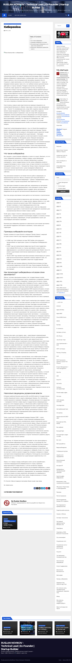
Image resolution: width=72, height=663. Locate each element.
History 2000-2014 (20, 15)
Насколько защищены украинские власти (39, 48)
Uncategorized (60, 405)
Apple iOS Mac (60, 309)
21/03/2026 (25, 631)
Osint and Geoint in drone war (62, 628)
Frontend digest (62, 188)
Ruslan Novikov (20, 501)
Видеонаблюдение (62, 447)
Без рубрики (60, 427)
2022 (58, 214)
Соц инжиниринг (61, 537)
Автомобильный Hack (62, 409)
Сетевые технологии (62, 517)
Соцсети (59, 551)
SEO (58, 376)
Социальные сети (61, 541)
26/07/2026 (8, 631)
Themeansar (27, 660)
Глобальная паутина (62, 451)
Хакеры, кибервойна (62, 579)
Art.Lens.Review (61, 113)
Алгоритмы (59, 412)
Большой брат (60, 431)
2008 (58, 262)
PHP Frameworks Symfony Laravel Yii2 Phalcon (62, 361)
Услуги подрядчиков (62, 566)
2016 (58, 236)
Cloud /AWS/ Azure (61, 317)
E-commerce (60, 328)
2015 (58, 240)
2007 (58, 266)
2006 (58, 270)
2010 (58, 255)
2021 (58, 217)
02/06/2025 (43, 631)
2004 (58, 277)
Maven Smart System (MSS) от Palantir (27, 629)
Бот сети (59, 440)
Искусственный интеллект (27, 625)
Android (59, 306)
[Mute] (67, 36)
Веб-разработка (61, 443)
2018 (58, 229)
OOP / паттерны (61, 348)
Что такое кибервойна (36, 40)
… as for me (60, 302)
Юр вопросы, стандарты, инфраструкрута (61, 601)
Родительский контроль (63, 510)
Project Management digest (62, 183)
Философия (60, 575)
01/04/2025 (60, 631)
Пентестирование (61, 496)
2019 (58, 225)
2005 (58, 274)
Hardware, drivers (61, 332)
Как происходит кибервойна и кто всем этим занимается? (39, 45)
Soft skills (59, 383)
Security (59, 372)
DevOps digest (61, 186)
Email (58, 177)
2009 (58, 259)
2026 (58, 202)
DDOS (58, 321)
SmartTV (59, 379)
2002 (58, 285)
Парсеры (59, 492)
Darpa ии (59, 146)
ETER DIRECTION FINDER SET (14, 492)
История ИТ (60, 465)
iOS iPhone (59, 336)
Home (10, 15)
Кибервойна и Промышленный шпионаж (9, 521)
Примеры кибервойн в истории (39, 42)
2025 (58, 206)
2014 (58, 244)
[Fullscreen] (68, 36)
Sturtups (59, 396)
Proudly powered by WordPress (8, 660)
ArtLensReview (65, 116)
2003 (58, 281)
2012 (58, 247)
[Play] (58, 36)
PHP (58, 356)
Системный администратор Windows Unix (61, 523)
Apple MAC (59, 313)
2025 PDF (60, 135)
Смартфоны (60, 528)
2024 (58, 210)
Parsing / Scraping (61, 352)
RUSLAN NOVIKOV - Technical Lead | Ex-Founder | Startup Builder (17, 646)
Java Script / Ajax (61, 339)
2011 (58, 251)
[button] (66, 15)
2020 (58, 221)
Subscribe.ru (61, 292)
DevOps (59, 324)
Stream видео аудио (62, 392)
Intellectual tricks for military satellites (44, 629)
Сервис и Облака (61, 514)
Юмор (58, 596)
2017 (58, 232)
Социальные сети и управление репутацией (62, 546)
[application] (63, 34)
